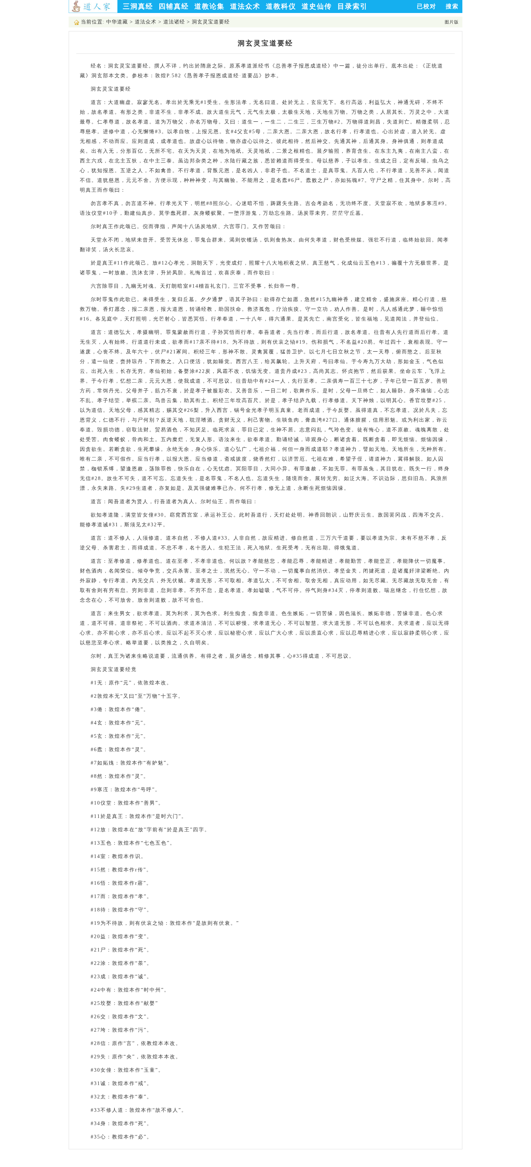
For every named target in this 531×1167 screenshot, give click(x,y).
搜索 (452, 6)
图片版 (452, 22)
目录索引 (352, 6)
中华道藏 (117, 22)
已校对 (426, 6)
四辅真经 (174, 6)
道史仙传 (317, 6)
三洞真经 (138, 6)
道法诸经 (174, 22)
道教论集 (209, 6)
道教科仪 (281, 6)
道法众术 (245, 6)
